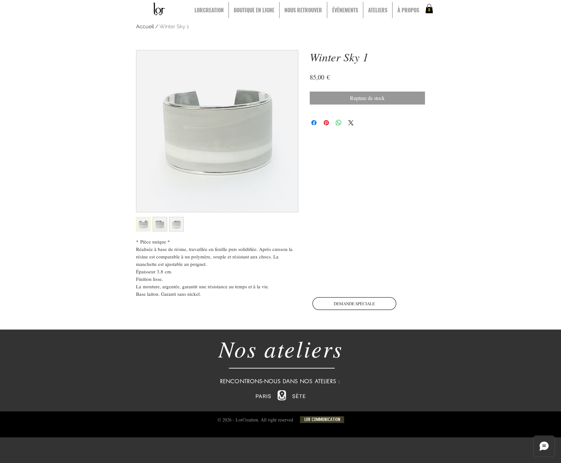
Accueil (145, 26)
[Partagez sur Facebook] (314, 123)
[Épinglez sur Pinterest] (326, 123)
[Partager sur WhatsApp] (339, 123)
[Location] (282, 395)
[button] (429, 8)
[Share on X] (351, 123)
